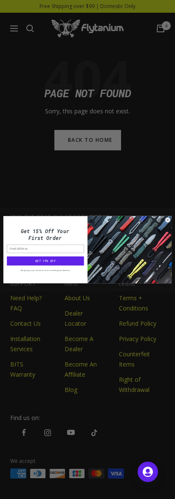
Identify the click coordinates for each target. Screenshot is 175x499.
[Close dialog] (167, 219)
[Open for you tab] (148, 472)
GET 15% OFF (45, 261)
